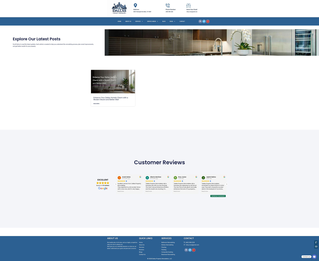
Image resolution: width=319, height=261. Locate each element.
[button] (226, 184)
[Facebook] (200, 21)
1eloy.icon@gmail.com (191, 11)
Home (119, 21)
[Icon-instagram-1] (207, 21)
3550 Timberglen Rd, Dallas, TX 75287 (142, 11)
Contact (182, 21)
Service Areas (151, 21)
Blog (163, 21)
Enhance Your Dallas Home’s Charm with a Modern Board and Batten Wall (110, 99)
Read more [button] (121, 191)
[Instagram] (193, 250)
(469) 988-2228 (169, 11)
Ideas (171, 21)
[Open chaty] (314, 256)
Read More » (96, 103)
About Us (128, 21)
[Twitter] (204, 21)
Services (138, 21)
